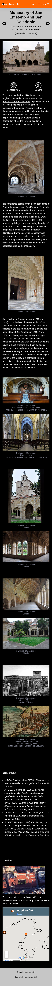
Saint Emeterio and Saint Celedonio (28, 345)
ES (39, 4)
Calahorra (35, 111)
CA (33, 4)
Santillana (8, 233)
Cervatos (18, 233)
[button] (48, 4)
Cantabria (31, 33)
